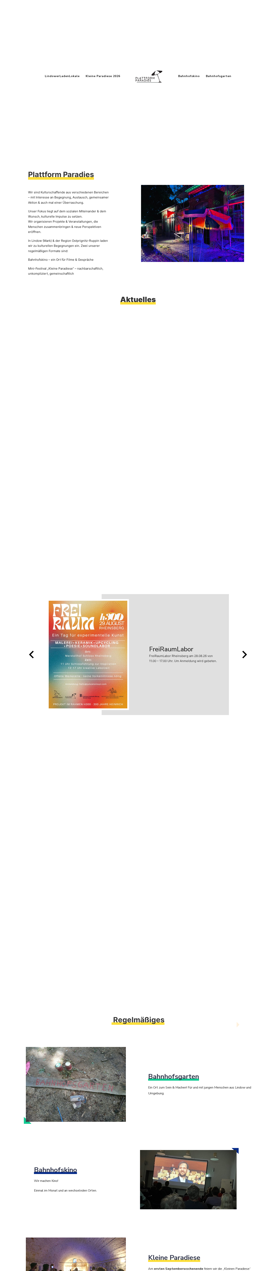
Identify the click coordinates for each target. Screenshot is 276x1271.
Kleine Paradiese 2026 (103, 76)
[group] (138, 654)
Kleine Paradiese (60, 268)
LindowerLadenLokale (62, 76)
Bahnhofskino (189, 76)
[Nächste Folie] (244, 655)
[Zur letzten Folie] (32, 655)
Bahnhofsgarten (218, 76)
